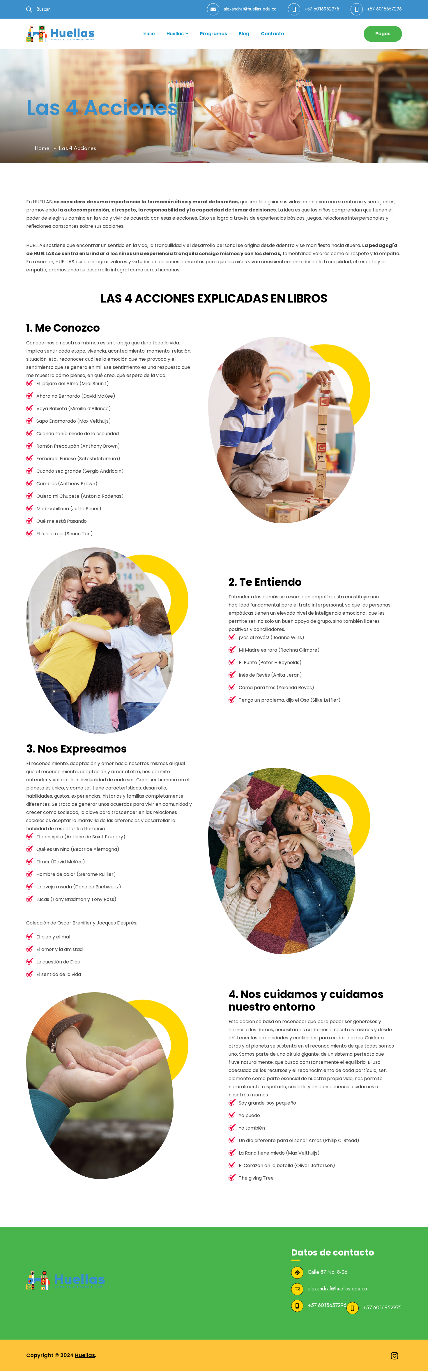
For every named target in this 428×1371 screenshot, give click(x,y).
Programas (213, 33)
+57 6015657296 (384, 9)
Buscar (42, 9)
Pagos (382, 33)
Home (42, 148)
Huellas (175, 33)
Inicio (148, 33)
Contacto (272, 33)
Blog (244, 33)
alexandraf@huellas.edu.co (250, 9)
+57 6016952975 (322, 9)
